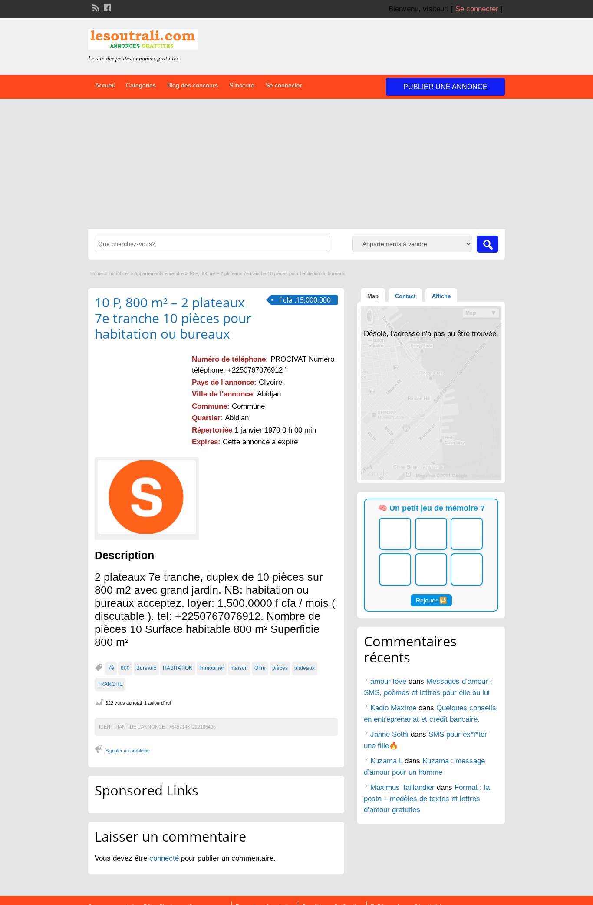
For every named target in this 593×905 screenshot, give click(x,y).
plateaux (304, 668)
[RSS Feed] (95, 6)
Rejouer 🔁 (431, 600)
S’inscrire (241, 85)
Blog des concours (192, 85)
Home (96, 273)
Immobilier (118, 273)
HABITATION (178, 668)
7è (111, 668)
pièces (280, 668)
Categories (141, 85)
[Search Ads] (487, 244)
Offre (260, 668)
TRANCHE (110, 684)
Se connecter (476, 9)
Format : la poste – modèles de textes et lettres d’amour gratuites (427, 798)
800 (125, 668)
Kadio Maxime (393, 708)
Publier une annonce (445, 86)
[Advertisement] (296, 164)
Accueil (105, 85)
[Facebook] (106, 6)
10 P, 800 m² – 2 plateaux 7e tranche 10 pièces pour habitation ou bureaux (173, 318)
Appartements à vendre (159, 273)
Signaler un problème (127, 750)
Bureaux (146, 668)
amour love (388, 681)
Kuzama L (386, 761)
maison (239, 668)
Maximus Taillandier (402, 787)
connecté (165, 858)
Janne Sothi (389, 734)
